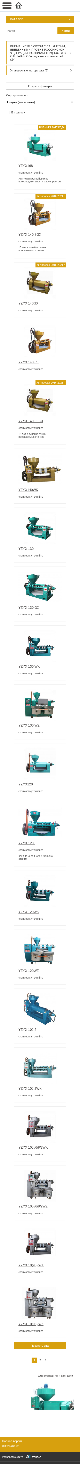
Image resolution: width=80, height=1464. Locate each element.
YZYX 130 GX (28, 607)
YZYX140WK (28, 490)
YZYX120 (25, 784)
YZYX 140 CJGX (30, 421)
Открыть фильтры (40, 86)
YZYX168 (25, 166)
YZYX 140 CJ (28, 362)
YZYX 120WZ (28, 971)
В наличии (18, 112)
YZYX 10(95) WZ (30, 1324)
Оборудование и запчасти (55, 1375)
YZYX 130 (26, 549)
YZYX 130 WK (29, 666)
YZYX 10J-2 (27, 1029)
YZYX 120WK (28, 912)
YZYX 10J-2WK (30, 1088)
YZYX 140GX (28, 303)
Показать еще (40, 1345)
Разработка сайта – (13, 1457)
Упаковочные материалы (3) (29, 70)
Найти (66, 30)
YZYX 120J (26, 843)
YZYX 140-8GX (29, 234)
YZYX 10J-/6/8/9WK (33, 1147)
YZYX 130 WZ (29, 725)
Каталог (16, 19)
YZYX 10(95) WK (31, 1265)
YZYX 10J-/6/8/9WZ (33, 1206)
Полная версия (12, 1441)
